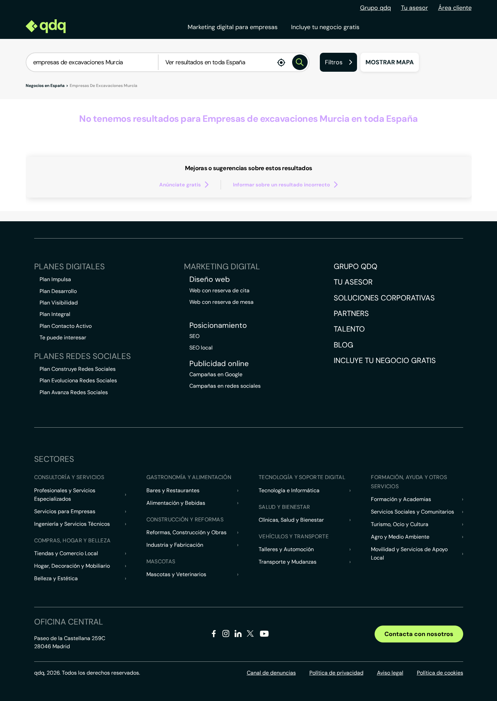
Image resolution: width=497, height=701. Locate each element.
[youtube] (264, 636)
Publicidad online (219, 363)
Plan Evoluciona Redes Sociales (78, 380)
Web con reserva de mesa (221, 302)
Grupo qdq (375, 8)
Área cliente (455, 8)
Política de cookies (440, 672)
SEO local (201, 347)
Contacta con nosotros (418, 634)
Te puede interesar (63, 337)
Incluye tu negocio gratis (325, 27)
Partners (351, 313)
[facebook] (213, 634)
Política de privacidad (336, 672)
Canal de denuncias (271, 672)
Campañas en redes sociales (225, 385)
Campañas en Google (215, 374)
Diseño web (209, 279)
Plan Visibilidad (59, 302)
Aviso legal (390, 672)
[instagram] (226, 634)
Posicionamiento (218, 325)
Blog (343, 345)
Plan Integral (55, 314)
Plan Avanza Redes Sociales (74, 392)
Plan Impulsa (55, 279)
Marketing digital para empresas (233, 27)
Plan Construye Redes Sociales (78, 368)
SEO (194, 336)
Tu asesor (414, 8)
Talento (349, 329)
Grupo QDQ (355, 266)
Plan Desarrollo (58, 291)
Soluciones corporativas (384, 298)
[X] (250, 634)
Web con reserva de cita (219, 290)
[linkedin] (238, 634)
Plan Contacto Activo (66, 326)
